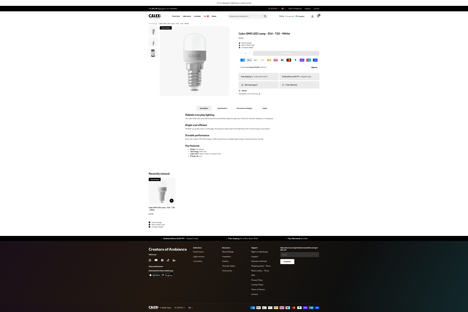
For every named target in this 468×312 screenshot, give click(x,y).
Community (227, 270)
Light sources (187, 16)
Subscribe (287, 261)
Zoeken (265, 16)
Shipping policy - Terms (261, 266)
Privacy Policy (257, 280)
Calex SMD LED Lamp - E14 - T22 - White (162, 208)
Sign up (161, 9)
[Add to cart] (172, 201)
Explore (214, 16)
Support (254, 248)
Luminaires (197, 16)
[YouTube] (156, 260)
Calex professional (156, 266)
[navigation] (153, 30)
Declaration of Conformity (249, 94)
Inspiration (226, 256)
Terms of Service (258, 289)
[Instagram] (150, 260)
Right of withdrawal (259, 252)
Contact (254, 294)
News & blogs (228, 252)
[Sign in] (312, 16)
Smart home (176, 16)
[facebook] (162, 260)
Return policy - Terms (260, 270)
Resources (226, 248)
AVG (253, 275)
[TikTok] (168, 260)
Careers (225, 261)
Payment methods (259, 261)
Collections (197, 248)
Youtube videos (228, 266)
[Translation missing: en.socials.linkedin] (174, 260)
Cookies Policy (257, 285)
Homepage (153, 24)
